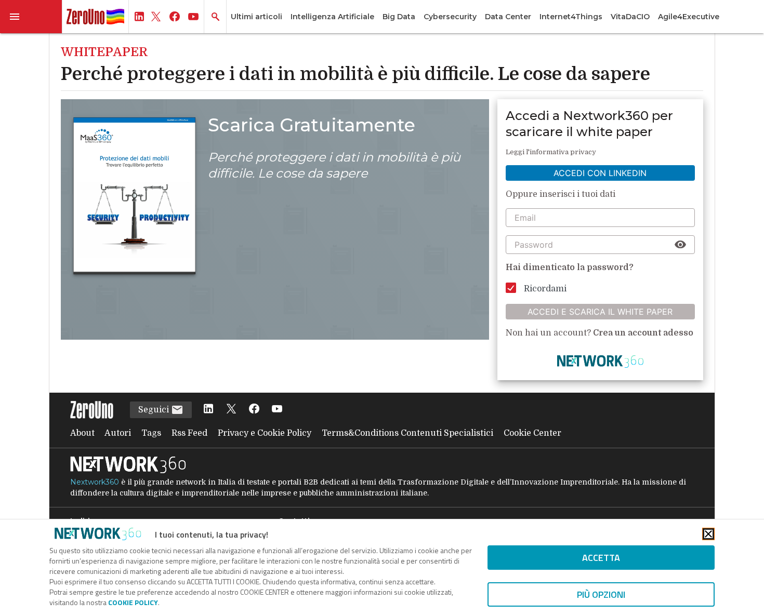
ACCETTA (601, 558)
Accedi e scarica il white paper (600, 311)
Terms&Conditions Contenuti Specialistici (407, 433)
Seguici (154, 409)
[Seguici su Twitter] (231, 409)
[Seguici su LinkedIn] (208, 409)
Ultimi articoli (256, 16)
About (82, 433)
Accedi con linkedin (600, 173)
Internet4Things (570, 16)
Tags (151, 433)
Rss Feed (189, 433)
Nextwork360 (94, 482)
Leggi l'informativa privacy (551, 152)
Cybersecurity (450, 16)
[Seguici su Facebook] (254, 409)
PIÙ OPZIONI (601, 594)
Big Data (399, 16)
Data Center (508, 16)
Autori (117, 433)
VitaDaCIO (630, 16)
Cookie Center (532, 433)
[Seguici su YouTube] (277, 409)
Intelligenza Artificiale (332, 16)
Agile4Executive (688, 16)
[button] (31, 16)
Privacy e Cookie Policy (264, 433)
